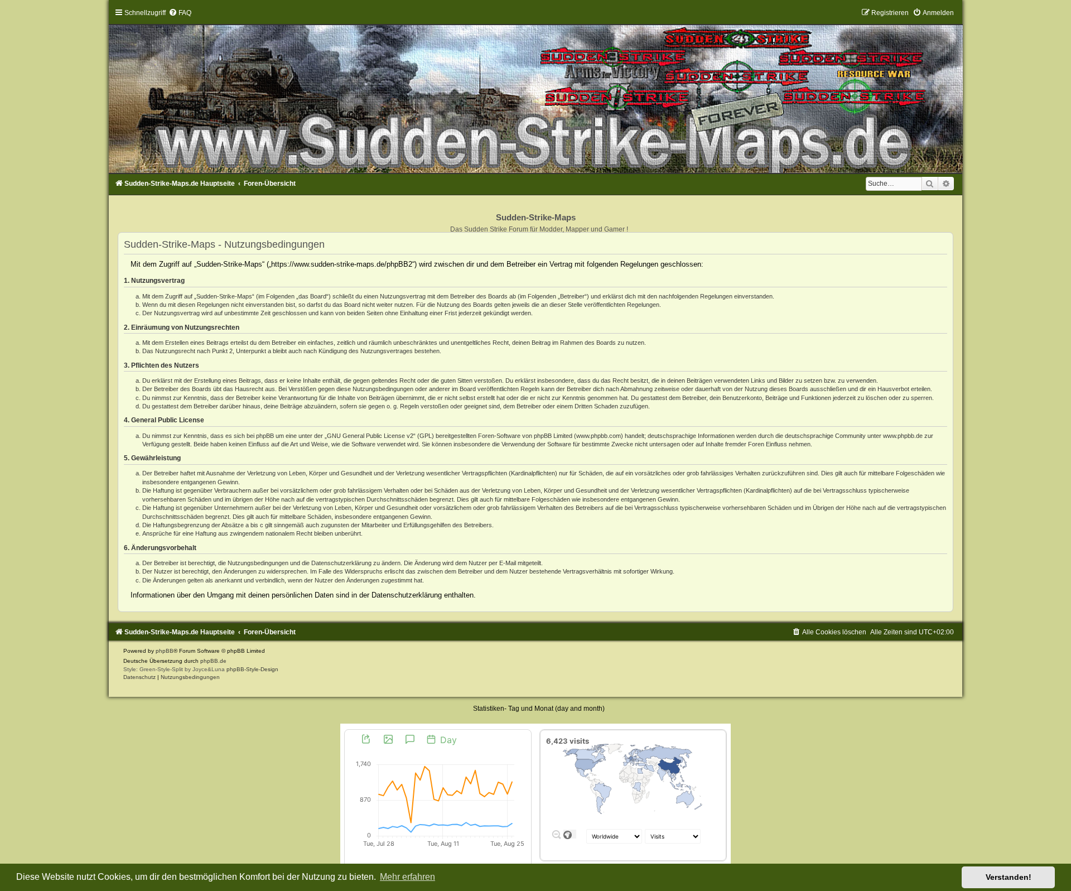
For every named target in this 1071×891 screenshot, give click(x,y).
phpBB (164, 651)
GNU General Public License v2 (370, 435)
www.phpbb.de (903, 435)
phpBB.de (213, 661)
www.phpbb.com (598, 435)
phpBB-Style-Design (252, 669)
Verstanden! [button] (1008, 877)
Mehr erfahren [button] (407, 877)
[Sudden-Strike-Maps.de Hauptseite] (535, 90)
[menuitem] (179, 13)
